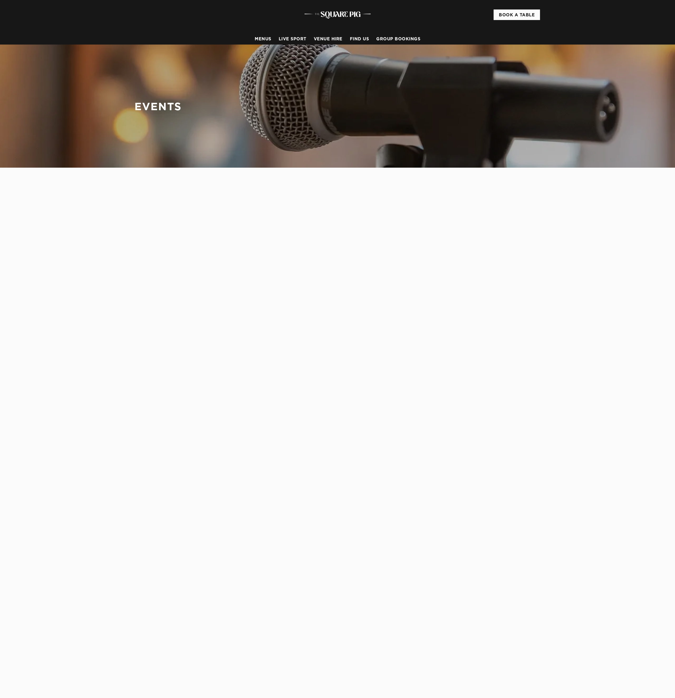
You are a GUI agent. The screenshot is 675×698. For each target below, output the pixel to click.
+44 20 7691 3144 (287, 410)
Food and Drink (363, 411)
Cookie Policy (156, 671)
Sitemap (150, 684)
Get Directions (286, 456)
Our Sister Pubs (363, 430)
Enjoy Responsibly (468, 411)
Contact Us (461, 430)
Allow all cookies (510, 14)
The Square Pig (361, 402)
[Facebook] (453, 441)
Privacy (150, 678)
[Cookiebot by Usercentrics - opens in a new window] (154, 68)
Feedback (357, 424)
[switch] (271, 68)
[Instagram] (453, 447)
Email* (140, 372)
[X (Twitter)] (453, 453)
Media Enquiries (466, 418)
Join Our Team (465, 424)
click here (262, 51)
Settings (390, 68)
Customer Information (473, 402)
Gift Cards (358, 418)
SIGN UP (161, 393)
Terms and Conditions (163, 690)
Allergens (358, 437)
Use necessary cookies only (510, 31)
